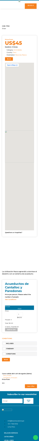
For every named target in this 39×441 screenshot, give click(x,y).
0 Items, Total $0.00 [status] (12, 327)
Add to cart (11, 329)
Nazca (24, 55)
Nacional (18, 55)
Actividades (18, 50)
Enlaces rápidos (11, 433)
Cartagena (6, 377)
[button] (19, 433)
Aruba (9, 375)
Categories (9, 437)
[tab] (19, 343)
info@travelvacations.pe (16, 421)
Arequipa (14, 377)
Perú (14, 52)
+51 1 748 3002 (13, 424)
